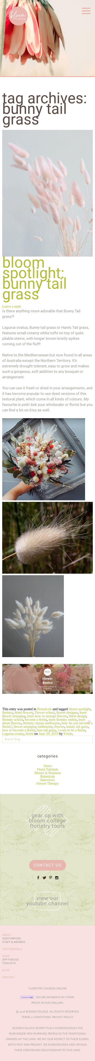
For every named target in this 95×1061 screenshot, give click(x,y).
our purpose (11, 938)
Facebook (38, 879)
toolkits (9, 963)
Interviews (47, 780)
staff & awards (13, 942)
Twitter (44, 879)
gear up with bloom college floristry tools (47, 820)
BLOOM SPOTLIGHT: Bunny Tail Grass (34, 278)
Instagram (57, 879)
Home (8, 4)
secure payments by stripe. (55, 997)
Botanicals (47, 776)
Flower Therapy (47, 783)
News (48, 766)
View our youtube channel (47, 901)
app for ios (10, 959)
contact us (48, 865)
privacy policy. (63, 1017)
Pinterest (50, 879)
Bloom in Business (47, 773)
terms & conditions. (36, 1017)
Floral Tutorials (47, 769)
